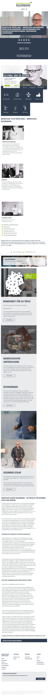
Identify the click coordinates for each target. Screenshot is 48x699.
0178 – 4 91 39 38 (25, 49)
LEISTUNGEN (16, 654)
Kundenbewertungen (28, 658)
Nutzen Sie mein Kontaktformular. (12, 640)
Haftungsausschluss (40, 662)
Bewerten (3, 662)
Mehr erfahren (40, 678)
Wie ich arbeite (27, 657)
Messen (3, 658)
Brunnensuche (4, 667)
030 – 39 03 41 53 (25, 48)
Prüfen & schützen (5, 663)
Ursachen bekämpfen (5, 665)
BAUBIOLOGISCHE (5, 654)
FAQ (37, 658)
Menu (23, 9)
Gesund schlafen (4, 660)
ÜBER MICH (27, 654)
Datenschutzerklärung (40, 664)
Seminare (14, 658)
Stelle (10, 245)
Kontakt (39, 654)
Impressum (38, 660)
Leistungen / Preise (16, 657)
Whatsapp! (25, 56)
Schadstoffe (3, 669)
